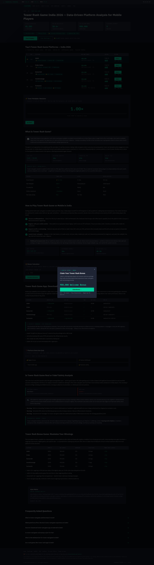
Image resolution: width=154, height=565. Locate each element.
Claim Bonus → (77, 289)
